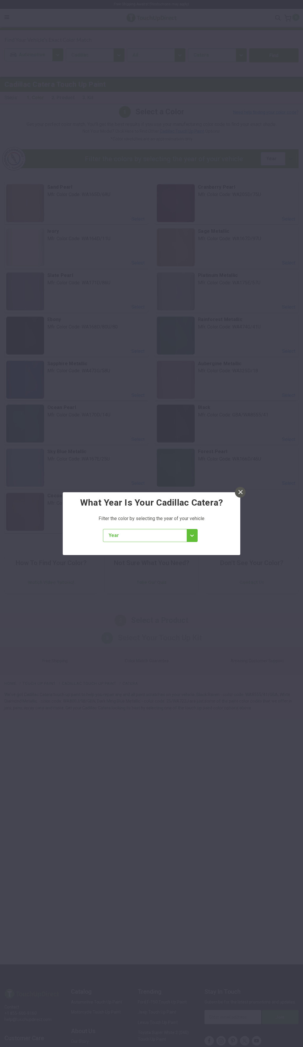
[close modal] (240, 492)
